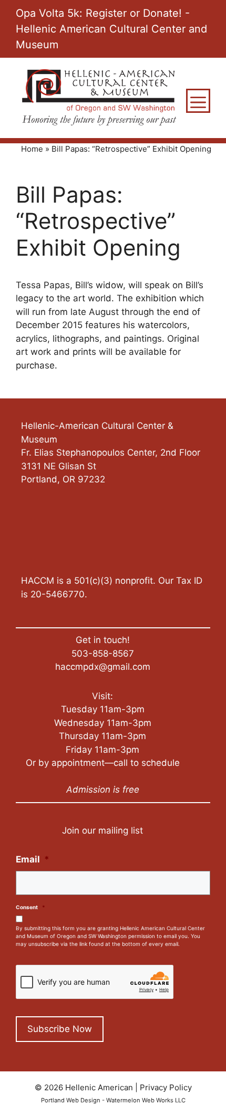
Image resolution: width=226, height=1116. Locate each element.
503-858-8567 (102, 653)
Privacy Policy (166, 1087)
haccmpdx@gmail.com (102, 666)
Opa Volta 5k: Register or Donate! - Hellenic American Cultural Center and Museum (111, 29)
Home (32, 149)
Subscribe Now (59, 1029)
